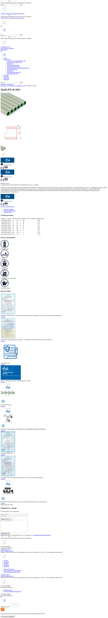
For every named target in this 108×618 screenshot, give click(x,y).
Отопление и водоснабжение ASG (16, 60)
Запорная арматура (12, 69)
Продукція (3, 85)
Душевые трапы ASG (13, 73)
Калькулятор (4, 49)
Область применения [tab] (9, 210)
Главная (6, 560)
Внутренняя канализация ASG (12, 572)
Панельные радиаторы (13, 65)
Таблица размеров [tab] (9, 209)
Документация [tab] (8, 212)
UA (5, 29)
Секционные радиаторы (13, 66)
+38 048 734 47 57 (5, 13)
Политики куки (8, 590)
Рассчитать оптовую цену (7, 206)
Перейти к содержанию (7, 84)
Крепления (10, 63)
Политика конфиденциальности (12, 591)
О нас (5, 58)
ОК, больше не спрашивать (7, 616)
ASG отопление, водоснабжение (12, 570)
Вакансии (6, 78)
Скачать (3, 317)
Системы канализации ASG (14, 62)
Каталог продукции (9, 569)
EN (5, 30)
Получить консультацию (17, 13)
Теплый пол (10, 70)
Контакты (6, 79)
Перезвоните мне (5, 533)
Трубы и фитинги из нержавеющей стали (18, 68)
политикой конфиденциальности (42, 535)
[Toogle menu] (1, 33)
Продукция (7, 59)
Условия (6, 75)
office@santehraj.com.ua (7, 551)
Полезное (6, 76)
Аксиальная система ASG (14, 72)
